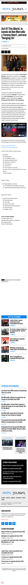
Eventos (3, 394)
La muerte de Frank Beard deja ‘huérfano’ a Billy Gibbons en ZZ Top (13, 472)
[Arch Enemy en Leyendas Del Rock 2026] (5, 340)
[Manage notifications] (2, 582)
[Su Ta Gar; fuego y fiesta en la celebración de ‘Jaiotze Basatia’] (5, 331)
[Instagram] (2, 523)
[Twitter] (10, 523)
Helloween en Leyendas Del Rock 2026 (12, 468)
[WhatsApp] (9, 52)
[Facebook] (2, 52)
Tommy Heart (5, 281)
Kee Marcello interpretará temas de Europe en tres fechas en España (12, 414)
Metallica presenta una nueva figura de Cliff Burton (18, 348)
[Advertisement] (14, 299)
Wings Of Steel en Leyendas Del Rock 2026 (13, 465)
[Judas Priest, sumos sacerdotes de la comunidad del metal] (5, 322)
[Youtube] (13, 523)
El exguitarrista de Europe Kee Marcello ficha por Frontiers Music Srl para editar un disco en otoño (13, 429)
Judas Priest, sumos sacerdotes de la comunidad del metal (16, 321)
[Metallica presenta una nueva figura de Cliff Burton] (5, 349)
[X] (5, 52)
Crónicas (13, 325)
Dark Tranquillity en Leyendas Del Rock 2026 (17, 357)
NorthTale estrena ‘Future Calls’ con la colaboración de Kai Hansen (20, 450)
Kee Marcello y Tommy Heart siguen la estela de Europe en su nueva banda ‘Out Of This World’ (13, 406)
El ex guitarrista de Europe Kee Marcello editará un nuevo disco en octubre (13, 421)
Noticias (12, 351)
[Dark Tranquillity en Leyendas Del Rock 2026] (5, 358)
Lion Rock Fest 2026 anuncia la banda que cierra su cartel (14, 392)
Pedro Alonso (4, 519)
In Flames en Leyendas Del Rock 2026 (12, 481)
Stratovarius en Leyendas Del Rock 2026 (12, 561)
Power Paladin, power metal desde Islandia (7, 448)
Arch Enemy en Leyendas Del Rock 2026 (17, 339)
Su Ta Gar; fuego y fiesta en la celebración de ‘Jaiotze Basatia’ (18, 330)
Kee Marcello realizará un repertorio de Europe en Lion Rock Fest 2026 (13, 398)
